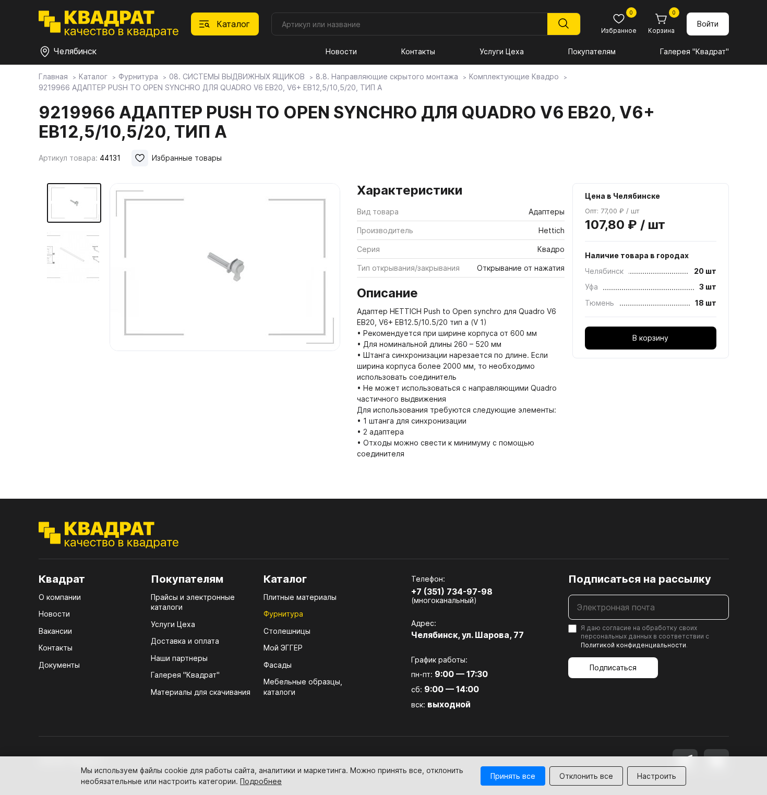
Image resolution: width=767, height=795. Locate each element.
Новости (341, 51)
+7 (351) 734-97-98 (452, 591)
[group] (225, 314)
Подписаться (613, 667)
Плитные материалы (300, 597)
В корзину (650, 337)
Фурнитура (283, 613)
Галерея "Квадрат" (694, 51)
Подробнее (261, 781)
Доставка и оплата (185, 640)
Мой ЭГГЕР (283, 647)
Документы (59, 664)
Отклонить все (586, 776)
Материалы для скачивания (200, 692)
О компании (60, 597)
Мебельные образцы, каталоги (302, 686)
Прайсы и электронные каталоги (193, 602)
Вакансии (55, 631)
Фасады (277, 664)
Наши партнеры (179, 658)
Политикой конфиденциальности (633, 645)
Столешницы (286, 631)
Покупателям (592, 51)
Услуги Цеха (502, 51)
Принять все (512, 776)
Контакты (418, 51)
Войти (707, 23)
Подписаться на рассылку (639, 579)
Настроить (656, 776)
